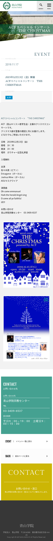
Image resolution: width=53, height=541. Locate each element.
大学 (9, 97)
